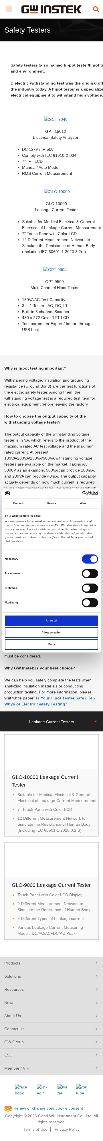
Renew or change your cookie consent (47, 1108)
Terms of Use (35, 1129)
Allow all (51, 620)
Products (12, 963)
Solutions (12, 976)
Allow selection (51, 632)
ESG (8, 1055)
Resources (14, 989)
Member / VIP (16, 1068)
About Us (12, 1015)
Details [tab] (51, 503)
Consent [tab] (18, 503)
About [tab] (84, 503)
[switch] (90, 573)
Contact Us (14, 1028)
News (9, 1002)
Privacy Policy (67, 1129)
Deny (51, 644)
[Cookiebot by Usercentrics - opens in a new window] (74, 493)
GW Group (14, 1042)
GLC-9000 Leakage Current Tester (51, 885)
